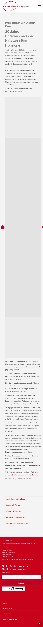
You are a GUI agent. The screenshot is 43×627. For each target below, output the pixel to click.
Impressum (6, 614)
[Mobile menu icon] (39, 6)
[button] (2, 227)
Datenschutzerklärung (10, 619)
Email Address (6, 572)
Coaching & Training (13, 505)
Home (5, 598)
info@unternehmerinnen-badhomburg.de (23, 475)
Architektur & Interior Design (16, 499)
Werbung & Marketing (13, 511)
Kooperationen (8, 608)
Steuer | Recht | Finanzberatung (17, 523)
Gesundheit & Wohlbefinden (15, 517)
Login (5, 603)
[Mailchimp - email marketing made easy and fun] (13, 590)
